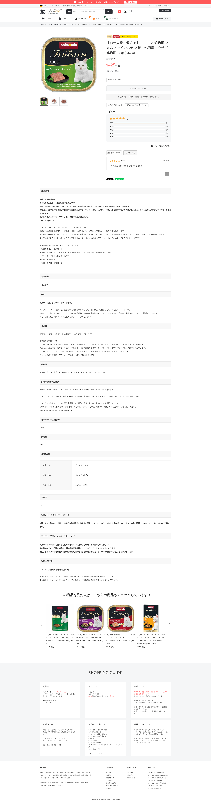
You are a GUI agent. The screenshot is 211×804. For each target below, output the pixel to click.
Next (169, 623)
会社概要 (108, 772)
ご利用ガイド (167, 5)
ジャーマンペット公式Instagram (157, 772)
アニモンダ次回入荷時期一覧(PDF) (55, 570)
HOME (42, 24)
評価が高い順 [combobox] (112, 153)
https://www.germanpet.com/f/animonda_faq (56, 410)
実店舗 (159, 5)
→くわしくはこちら (49, 702)
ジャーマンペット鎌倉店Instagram (157, 778)
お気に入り (130, 775)
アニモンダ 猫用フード (53, 24)
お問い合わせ (165, 10)
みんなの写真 (112, 18)
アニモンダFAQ (86, 317)
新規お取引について (112, 786)
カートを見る (162, 19)
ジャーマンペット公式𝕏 (155, 780)
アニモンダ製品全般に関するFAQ (81, 355)
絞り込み (131, 153)
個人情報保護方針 (111, 783)
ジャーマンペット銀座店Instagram (157, 775)
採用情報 (108, 788)
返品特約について (115, 105)
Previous (42, 626)
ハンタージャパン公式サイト (156, 786)
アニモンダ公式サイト (154, 788)
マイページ (152, 5)
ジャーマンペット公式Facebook (157, 783)
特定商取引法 (110, 778)
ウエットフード (68, 24)
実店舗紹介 (109, 780)
